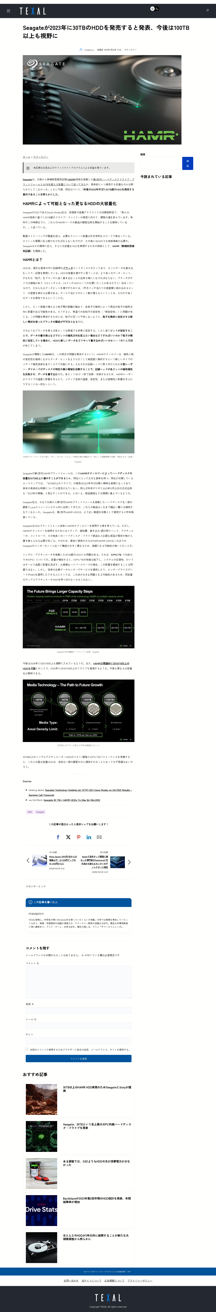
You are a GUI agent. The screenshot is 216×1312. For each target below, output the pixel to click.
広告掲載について (114, 1280)
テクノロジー (130, 49)
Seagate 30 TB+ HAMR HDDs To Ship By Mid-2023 (72, 800)
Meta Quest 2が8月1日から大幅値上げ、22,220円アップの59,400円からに (63, 860)
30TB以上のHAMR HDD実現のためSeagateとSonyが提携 (97, 1089)
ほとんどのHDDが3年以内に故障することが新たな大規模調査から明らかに (96, 1237)
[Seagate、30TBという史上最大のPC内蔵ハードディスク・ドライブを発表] (41, 1123)
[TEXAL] (33, 8)
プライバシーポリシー (139, 1280)
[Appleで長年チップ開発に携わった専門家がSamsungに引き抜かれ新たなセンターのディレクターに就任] (117, 859)
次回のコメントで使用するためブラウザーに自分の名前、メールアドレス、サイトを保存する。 (80, 1049)
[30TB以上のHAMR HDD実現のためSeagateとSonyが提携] (41, 1086)
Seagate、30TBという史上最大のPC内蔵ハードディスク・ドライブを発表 (97, 1126)
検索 (142, 154)
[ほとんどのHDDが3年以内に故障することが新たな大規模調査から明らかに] (41, 1234)
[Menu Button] (9, 11)
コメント (32, 963)
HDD (30, 811)
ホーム (26, 157)
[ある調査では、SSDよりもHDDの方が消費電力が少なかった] (41, 1160)
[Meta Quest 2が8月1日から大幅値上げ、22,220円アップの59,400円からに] (39, 857)
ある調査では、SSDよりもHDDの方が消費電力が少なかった (96, 1163)
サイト (29, 1034)
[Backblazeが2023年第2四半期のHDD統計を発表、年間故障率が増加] (41, 1197)
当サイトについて (92, 1280)
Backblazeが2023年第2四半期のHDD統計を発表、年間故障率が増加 (97, 1200)
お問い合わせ (71, 1280)
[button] (58, 837)
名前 (30, 1004)
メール (31, 1019)
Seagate (27, 179)
